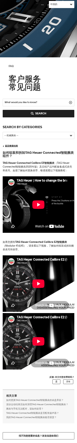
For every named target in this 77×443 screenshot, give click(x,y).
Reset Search (71, 102)
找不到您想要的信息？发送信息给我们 (38, 436)
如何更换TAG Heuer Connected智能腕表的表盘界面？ (35, 400)
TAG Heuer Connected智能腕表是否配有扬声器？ (32, 413)
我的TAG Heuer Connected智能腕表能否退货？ (31, 417)
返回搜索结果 (11, 146)
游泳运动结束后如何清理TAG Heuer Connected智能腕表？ (37, 404)
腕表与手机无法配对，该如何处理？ (25, 409)
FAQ (11, 66)
